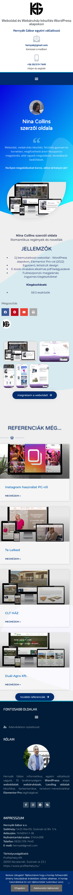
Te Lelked (12, 550)
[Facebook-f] (26, 805)
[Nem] (68, 883)
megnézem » (13, 495)
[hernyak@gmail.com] (36, 38)
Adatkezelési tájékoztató (46, 888)
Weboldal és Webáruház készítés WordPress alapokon (36, 22)
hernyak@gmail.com (36, 45)
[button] (36, 79)
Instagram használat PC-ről (26, 487)
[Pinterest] (40, 805)
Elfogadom (19, 888)
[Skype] (47, 805)
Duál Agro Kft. (16, 676)
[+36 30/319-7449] (36, 58)
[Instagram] (33, 805)
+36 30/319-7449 (36, 64)
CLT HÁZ (12, 613)
